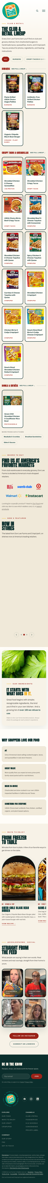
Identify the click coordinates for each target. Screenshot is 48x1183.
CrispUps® (7, 1126)
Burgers (17, 59)
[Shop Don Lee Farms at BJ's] (10, 487)
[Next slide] (31, 634)
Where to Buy (30, 619)
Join (36, 1076)
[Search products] (37, 10)
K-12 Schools (32, 1123)
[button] (12, 91)
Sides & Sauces (9, 442)
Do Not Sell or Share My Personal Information (30, 1174)
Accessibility (13, 1174)
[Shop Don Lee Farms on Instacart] (34, 495)
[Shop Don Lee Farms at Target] (38, 487)
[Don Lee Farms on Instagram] (31, 1099)
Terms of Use (5, 1174)
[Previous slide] (16, 634)
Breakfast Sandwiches (33, 437)
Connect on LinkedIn (24, 1044)
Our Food (36, 504)
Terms (22, 1082)
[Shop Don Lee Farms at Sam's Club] (24, 487)
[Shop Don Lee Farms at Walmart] (14, 496)
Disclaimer (31, 1172)
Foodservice (32, 1119)
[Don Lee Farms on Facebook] (24, 1099)
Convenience (32, 1126)
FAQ (3, 1142)
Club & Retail (32, 1116)
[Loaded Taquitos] (21, 635)
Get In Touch (8, 1146)
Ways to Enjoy (8, 1119)
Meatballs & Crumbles (12, 437)
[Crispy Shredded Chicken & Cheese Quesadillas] (24, 634)
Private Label (32, 1130)
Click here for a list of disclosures (19, 1168)
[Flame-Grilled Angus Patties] (26, 634)
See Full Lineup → (19, 69)
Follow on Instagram (24, 1036)
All (5, 59)
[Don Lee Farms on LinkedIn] (37, 1099)
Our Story (7, 1139)
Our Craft (7, 1123)
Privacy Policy (29, 1082)
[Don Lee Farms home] (11, 11)
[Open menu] (43, 11)
